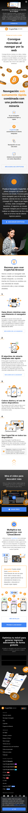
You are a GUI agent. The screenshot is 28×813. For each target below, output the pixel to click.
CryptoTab (13, 129)
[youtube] (24, 796)
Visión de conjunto (7, 715)
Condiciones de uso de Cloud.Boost (11, 746)
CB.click (5, 783)
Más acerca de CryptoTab (14, 166)
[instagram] (20, 796)
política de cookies (19, 805)
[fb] (8, 796)
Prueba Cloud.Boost (14, 625)
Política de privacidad (7, 749)
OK (15, 809)
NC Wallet (5, 732)
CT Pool (4, 772)
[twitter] (16, 796)
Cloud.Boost (14, 538)
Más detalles (14, 618)
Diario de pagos (6, 741)
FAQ (4, 720)
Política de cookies (7, 752)
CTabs (4, 789)
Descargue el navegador (8, 718)
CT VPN (4, 780)
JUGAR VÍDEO (15, 509)
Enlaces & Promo (7, 738)
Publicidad (5, 754)
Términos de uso (6, 743)
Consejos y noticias (7, 735)
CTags (4, 777)
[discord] (4, 796)
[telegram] (12, 796)
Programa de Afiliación (8, 726)
